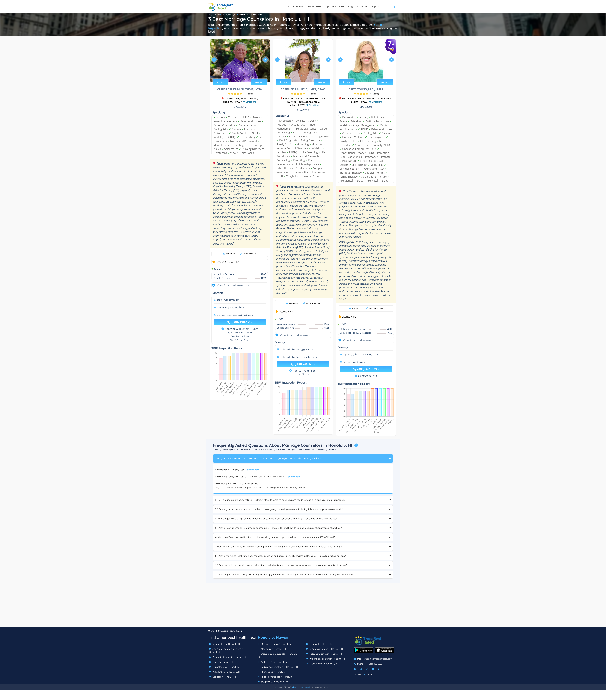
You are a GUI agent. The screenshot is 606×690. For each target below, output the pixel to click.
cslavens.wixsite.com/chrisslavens (235, 315)
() (248, 93)
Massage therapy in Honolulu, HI (277, 644)
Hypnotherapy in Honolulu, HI (227, 667)
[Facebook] (355, 669)
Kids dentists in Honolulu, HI (226, 671)
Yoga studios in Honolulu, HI (323, 663)
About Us (362, 6)
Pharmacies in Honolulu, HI (274, 671)
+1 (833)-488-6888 (374, 664)
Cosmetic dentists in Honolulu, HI (229, 657)
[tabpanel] (240, 60)
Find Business (295, 6)
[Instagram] (367, 669)
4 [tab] (243, 75)
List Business (314, 6)
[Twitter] (361, 669)
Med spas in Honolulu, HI (273, 649)
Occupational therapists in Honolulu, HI (277, 655)
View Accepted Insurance (230, 285)
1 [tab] (235, 75)
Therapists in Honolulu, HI (322, 644)
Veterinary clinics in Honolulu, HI (325, 653)
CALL (221, 82)
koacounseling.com (355, 362)
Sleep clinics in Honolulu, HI (274, 681)
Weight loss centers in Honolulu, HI (327, 658)
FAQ (350, 6)
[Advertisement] (303, 605)
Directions (250, 101)
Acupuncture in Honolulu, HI (226, 644)
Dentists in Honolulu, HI (224, 676)
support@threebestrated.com (378, 658)
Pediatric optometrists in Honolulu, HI (279, 667)
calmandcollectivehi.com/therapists (299, 357)
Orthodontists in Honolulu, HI (275, 662)
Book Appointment (228, 299)
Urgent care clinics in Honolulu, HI (326, 649)
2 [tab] (238, 75)
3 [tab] (240, 75)
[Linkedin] (379, 669)
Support (375, 6)
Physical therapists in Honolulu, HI (277, 676)
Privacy (358, 674)
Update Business (334, 6)
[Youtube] (373, 669)
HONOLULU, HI (229, 15)
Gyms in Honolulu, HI (223, 662)
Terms (369, 674)
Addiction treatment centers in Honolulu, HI (226, 651)
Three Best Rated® (301, 687)
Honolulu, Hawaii (273, 637)
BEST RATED (214, 15)
